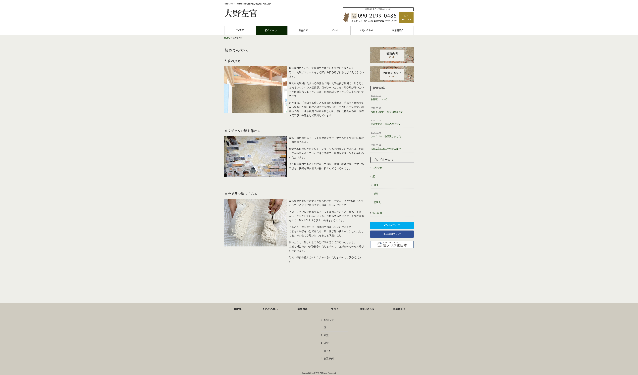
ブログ (334, 309)
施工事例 (377, 213)
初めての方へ (270, 309)
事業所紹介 (399, 309)
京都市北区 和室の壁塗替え (386, 122)
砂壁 (376, 193)
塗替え (377, 202)
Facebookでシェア (392, 234)
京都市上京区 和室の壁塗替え (387, 110)
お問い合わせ (367, 309)
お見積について (379, 98)
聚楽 (376, 185)
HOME (227, 38)
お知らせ (377, 167)
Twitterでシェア (393, 225)
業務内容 (303, 309)
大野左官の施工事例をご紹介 (386, 147)
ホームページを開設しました (386, 135)
